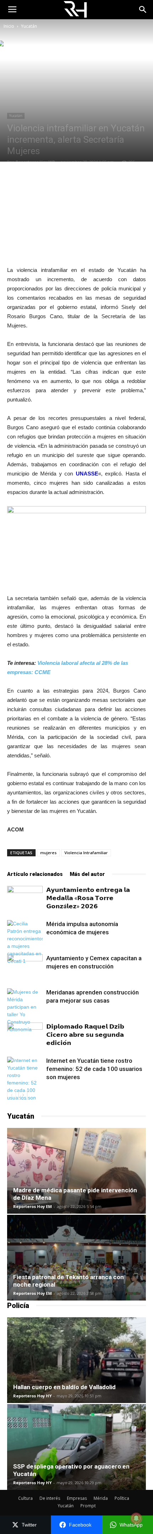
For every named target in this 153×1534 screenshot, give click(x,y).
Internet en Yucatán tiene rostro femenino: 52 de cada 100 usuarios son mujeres (94, 1069)
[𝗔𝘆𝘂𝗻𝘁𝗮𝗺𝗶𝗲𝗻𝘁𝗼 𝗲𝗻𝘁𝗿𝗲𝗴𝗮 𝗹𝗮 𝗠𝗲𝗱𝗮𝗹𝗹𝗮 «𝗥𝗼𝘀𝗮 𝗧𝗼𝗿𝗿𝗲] (25, 898)
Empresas (77, 1498)
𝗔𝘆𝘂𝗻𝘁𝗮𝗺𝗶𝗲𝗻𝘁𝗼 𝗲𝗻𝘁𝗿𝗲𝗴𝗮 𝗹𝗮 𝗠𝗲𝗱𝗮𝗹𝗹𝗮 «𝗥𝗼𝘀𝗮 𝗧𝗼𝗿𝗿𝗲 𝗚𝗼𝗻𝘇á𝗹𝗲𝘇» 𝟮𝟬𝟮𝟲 (88, 898)
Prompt (88, 1506)
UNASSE (87, 474)
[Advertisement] (76, 213)
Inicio (9, 26)
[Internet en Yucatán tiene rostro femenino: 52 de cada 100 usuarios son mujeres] (25, 1083)
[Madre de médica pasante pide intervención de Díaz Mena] (76, 1171)
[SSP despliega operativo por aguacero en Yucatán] (76, 1447)
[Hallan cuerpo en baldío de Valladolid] (76, 1360)
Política (122, 1498)
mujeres (48, 852)
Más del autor (87, 874)
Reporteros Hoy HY (32, 1395)
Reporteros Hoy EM (32, 1206)
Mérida (101, 1498)
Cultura (25, 1498)
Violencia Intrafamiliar (86, 852)
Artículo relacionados (35, 874)
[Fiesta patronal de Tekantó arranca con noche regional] (76, 1258)
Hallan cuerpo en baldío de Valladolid (64, 1387)
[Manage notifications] (136, 1518)
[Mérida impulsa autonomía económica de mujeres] (25, 942)
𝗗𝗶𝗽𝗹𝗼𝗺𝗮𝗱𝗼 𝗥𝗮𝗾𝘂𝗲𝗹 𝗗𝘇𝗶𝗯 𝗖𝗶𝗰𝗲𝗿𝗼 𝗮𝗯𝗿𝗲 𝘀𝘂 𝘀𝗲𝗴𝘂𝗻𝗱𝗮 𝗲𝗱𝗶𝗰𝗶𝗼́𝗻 (85, 1034)
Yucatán (29, 26)
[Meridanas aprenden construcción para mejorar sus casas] (25, 1010)
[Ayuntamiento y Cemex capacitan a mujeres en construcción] (25, 966)
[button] (143, 9)
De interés (49, 1498)
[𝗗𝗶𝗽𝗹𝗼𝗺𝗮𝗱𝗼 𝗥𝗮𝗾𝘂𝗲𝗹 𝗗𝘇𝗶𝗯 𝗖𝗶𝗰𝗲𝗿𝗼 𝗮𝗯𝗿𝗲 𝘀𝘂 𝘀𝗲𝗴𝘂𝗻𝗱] (25, 1035)
